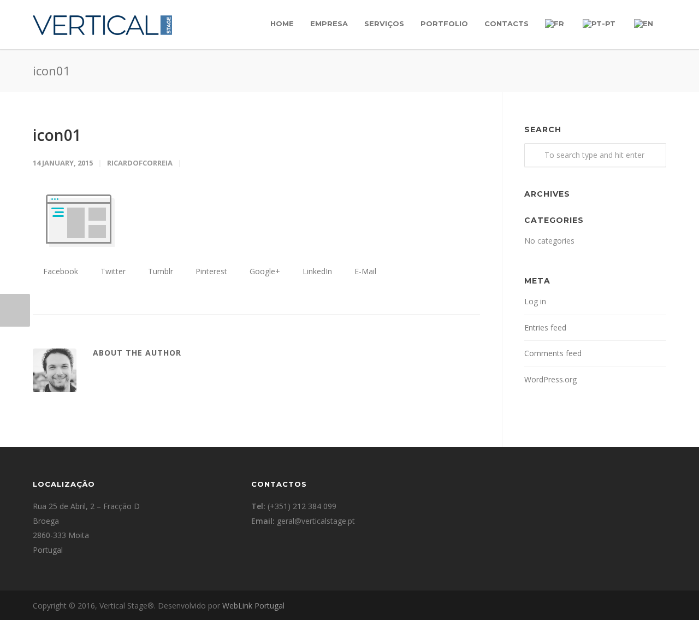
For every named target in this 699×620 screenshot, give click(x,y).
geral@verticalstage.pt (316, 521)
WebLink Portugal (253, 605)
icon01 (57, 135)
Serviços (384, 23)
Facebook (59, 271)
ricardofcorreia (140, 163)
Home (282, 23)
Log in (535, 301)
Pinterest (210, 271)
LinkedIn (316, 271)
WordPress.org (550, 379)
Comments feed (553, 353)
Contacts (506, 23)
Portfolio (444, 23)
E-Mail (364, 271)
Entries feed (545, 327)
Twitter (112, 271)
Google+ (263, 271)
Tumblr (159, 271)
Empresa (329, 23)
